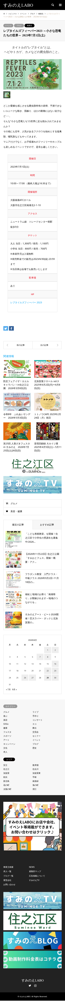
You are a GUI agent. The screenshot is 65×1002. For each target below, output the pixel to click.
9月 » (14, 689)
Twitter (30, 985)
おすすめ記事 (47, 524)
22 (48, 670)
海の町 (35, 785)
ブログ (19, 25)
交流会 (35, 732)
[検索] (53, 5)
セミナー (36, 736)
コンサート (37, 720)
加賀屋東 (36, 773)
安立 (5, 765)
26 (25, 677)
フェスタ (7, 732)
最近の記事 (18, 524)
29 (48, 677)
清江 (34, 789)
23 (55, 670)
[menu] (60, 5)
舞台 (34, 728)
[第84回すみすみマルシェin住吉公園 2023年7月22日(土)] (17, 345)
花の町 (6, 785)
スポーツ (7, 736)
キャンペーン (9, 744)
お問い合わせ (9, 884)
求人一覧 (7, 871)
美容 (5, 720)
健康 (5, 728)
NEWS (32, 867)
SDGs (5, 724)
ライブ (35, 712)
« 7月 (8, 689)
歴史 (34, 748)
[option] (32, 74)
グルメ (14, 503)
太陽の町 (7, 789)
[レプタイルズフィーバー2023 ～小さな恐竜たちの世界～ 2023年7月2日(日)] (47, 345)
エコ (34, 724)
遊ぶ (5, 716)
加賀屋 (6, 773)
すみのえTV (34, 880)
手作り (35, 716)
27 (33, 677)
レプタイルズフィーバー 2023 (26, 302)
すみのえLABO (33, 980)
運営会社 (7, 880)
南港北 (29, 25)
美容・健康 (16, 511)
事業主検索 (8, 867)
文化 (5, 748)
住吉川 (35, 769)
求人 (5, 752)
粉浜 (5, 777)
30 (55, 677)
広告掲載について (37, 875)
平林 (34, 777)
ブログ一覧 (8, 875)
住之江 (6, 769)
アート (6, 740)
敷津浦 (35, 765)
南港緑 (35, 781)
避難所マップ (35, 871)
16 (55, 664)
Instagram (35, 985)
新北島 (6, 781)
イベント (8, 25)
